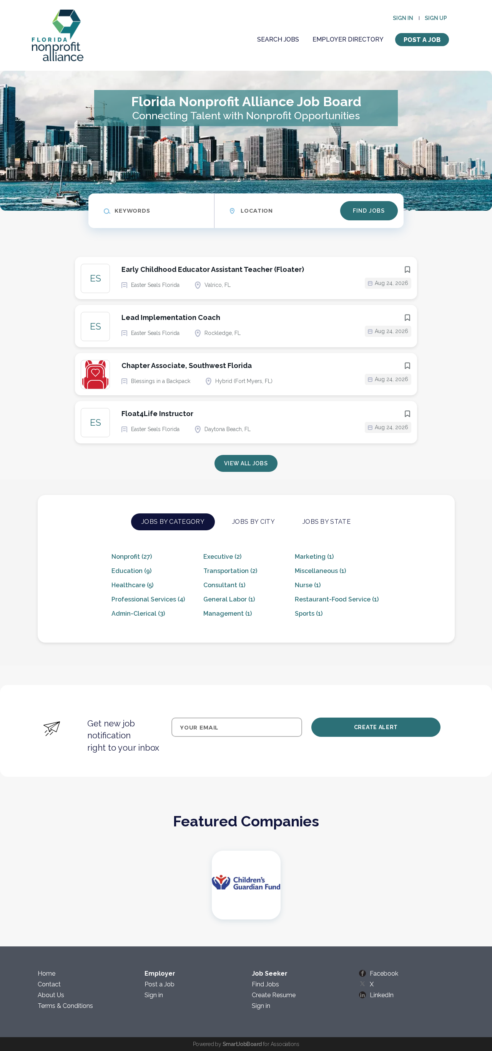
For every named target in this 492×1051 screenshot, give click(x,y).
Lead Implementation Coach (170, 317)
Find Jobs (369, 211)
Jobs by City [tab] (253, 521)
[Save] (407, 269)
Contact (49, 984)
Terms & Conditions (65, 1005)
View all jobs (246, 463)
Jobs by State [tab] (327, 521)
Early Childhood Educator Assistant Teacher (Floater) (212, 269)
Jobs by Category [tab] (172, 521)
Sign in (403, 18)
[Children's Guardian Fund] (246, 885)
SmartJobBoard (242, 1044)
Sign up (436, 18)
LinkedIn (382, 995)
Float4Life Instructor (157, 414)
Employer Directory (348, 39)
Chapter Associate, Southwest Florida (186, 365)
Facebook (384, 973)
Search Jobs (278, 39)
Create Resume (274, 995)
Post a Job (422, 39)
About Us (51, 995)
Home (46, 973)
